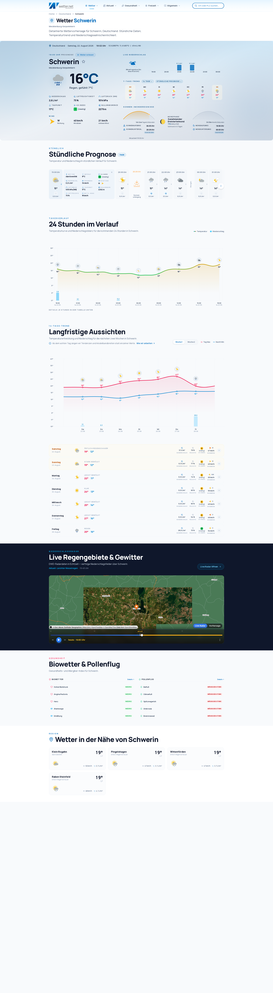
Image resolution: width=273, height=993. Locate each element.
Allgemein (172, 5)
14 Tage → (147, 81)
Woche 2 (191, 342)
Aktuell (110, 5)
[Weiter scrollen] (221, 186)
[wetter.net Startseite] (61, 6)
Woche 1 (178, 342)
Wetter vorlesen (87, 55)
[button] (56, 184)
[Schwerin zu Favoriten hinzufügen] (83, 61)
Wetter (91, 5)
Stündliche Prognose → (169, 81)
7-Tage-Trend (131, 81)
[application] (136, 272)
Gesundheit (131, 5)
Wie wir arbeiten (144, 343)
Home (52, 14)
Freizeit (152, 5)
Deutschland (65, 14)
